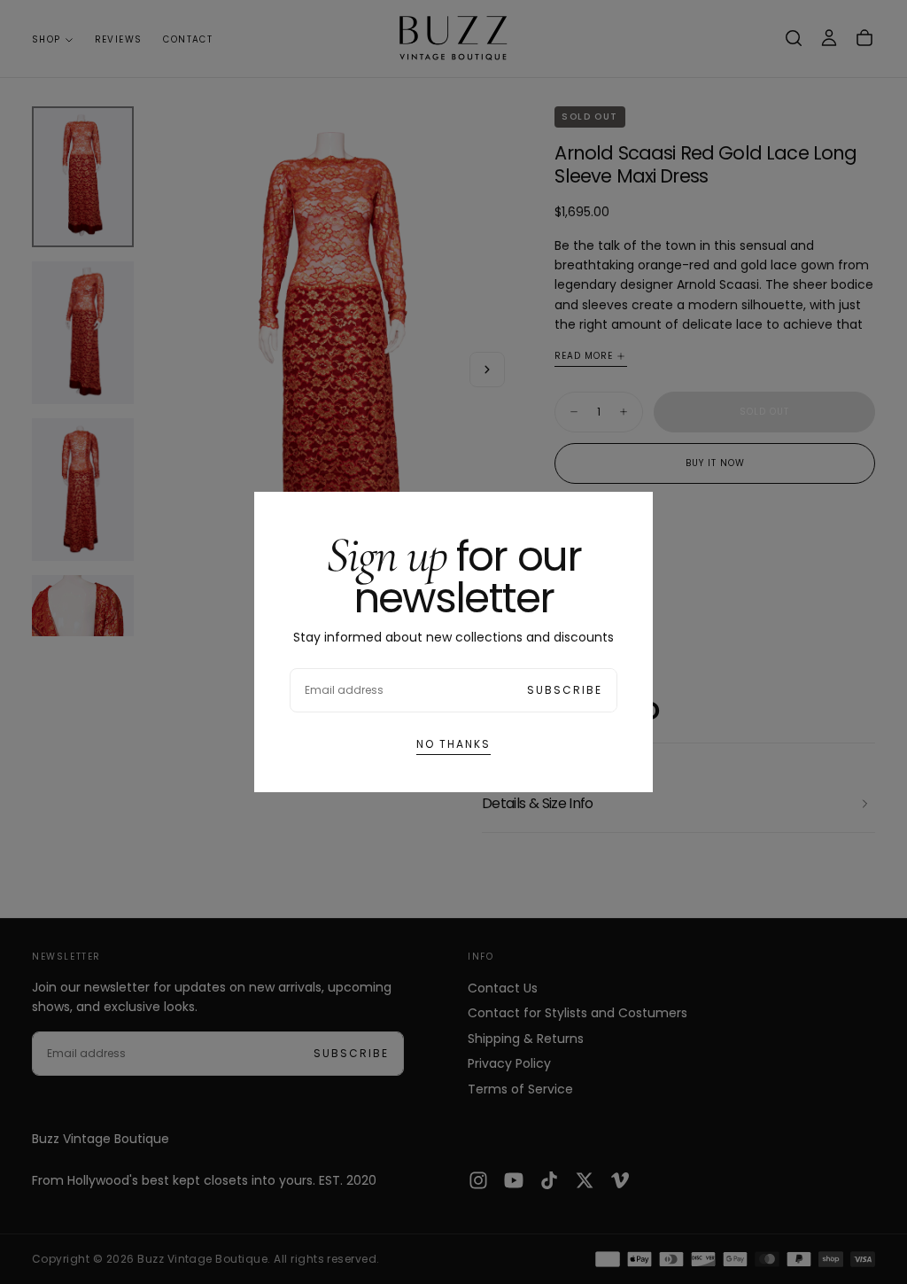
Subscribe (564, 689)
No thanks (453, 743)
